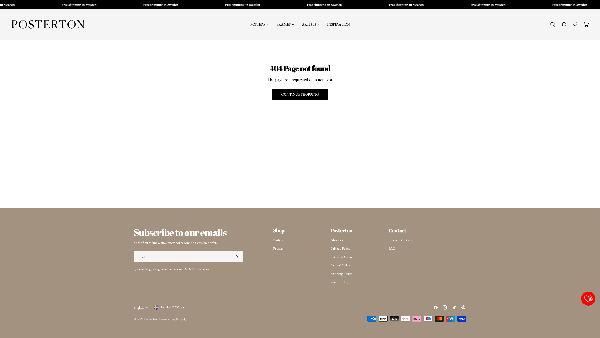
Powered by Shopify (173, 318)
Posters (278, 240)
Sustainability (339, 282)
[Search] (552, 24)
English (139, 307)
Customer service (401, 240)
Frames (278, 248)
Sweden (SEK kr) (172, 307)
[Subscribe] (237, 257)
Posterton (151, 318)
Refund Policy (340, 265)
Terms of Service (342, 256)
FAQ (392, 248)
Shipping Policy (341, 273)
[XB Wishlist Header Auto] (575, 24)
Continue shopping (300, 94)
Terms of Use (180, 269)
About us (337, 240)
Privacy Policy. (201, 269)
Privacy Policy (340, 248)
